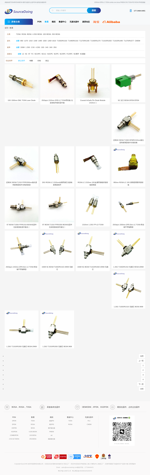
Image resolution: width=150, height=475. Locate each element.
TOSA (33, 421)
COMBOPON (14, 435)
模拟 (54, 22)
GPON (14, 421)
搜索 (94, 10)
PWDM (51, 432)
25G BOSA (32, 439)
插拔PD (51, 421)
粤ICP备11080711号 (64, 471)
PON (39, 22)
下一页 (141, 384)
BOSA (33, 428)
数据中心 (62, 22)
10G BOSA (32, 435)
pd (51, 435)
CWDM (89, 424)
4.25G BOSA (33, 432)
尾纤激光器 (51, 428)
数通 (47, 22)
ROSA (33, 424)
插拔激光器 (51, 439)
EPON (14, 424)
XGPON (14, 428)
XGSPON (14, 432)
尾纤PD (51, 424)
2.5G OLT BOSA (14, 439)
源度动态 (86, 22)
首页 (6, 28)
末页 (142, 389)
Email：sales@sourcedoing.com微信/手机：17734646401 (75, 467)
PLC (89, 421)
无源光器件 (74, 22)
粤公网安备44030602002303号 (81, 471)
